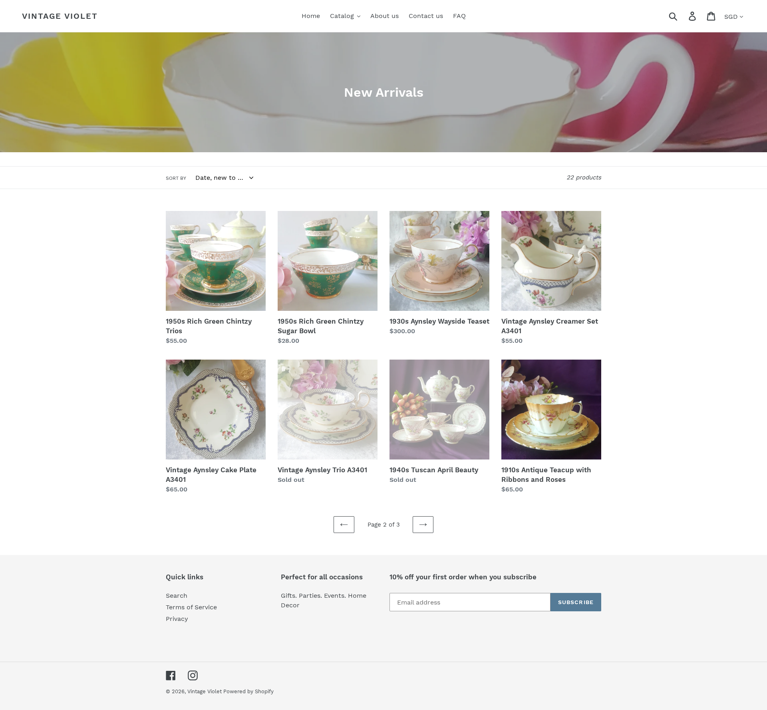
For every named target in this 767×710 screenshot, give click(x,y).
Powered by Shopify (248, 691)
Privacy (177, 618)
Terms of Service (191, 607)
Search (176, 595)
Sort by (176, 178)
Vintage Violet (60, 16)
